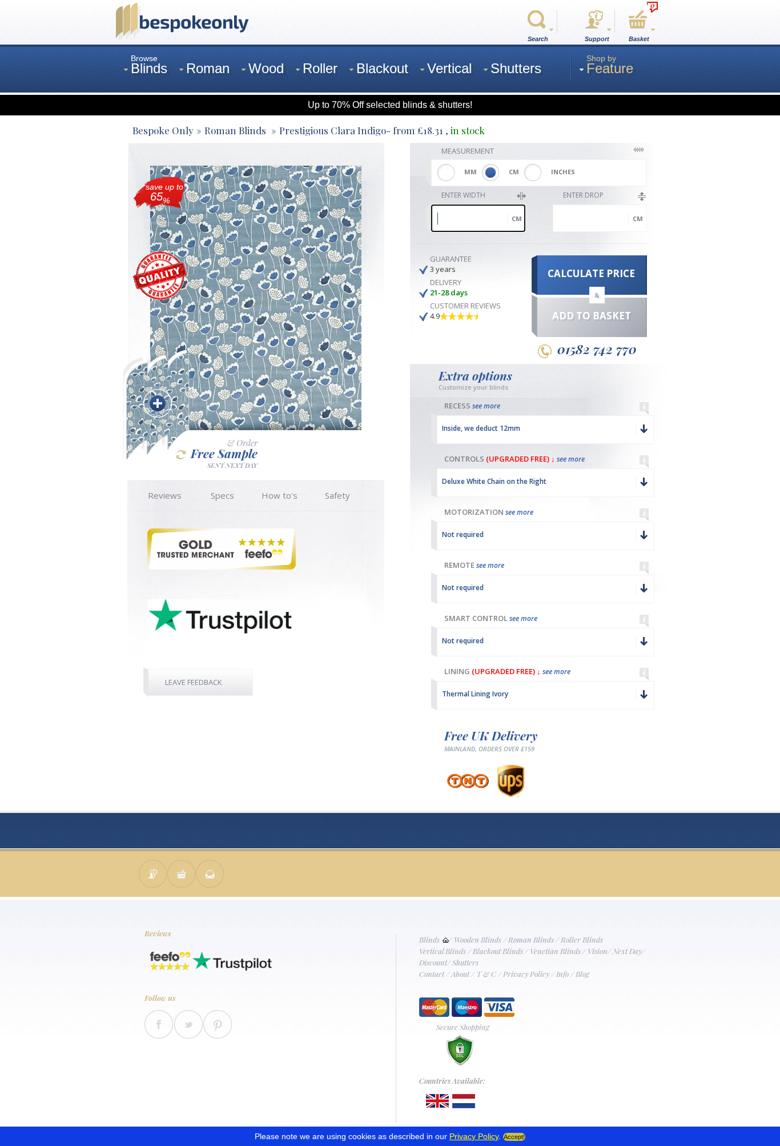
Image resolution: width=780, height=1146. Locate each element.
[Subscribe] (210, 875)
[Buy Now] (181, 875)
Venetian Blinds (555, 951)
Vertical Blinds (442, 951)
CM (514, 171)
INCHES (563, 171)
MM (470, 171)
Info (562, 974)
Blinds (429, 939)
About (460, 974)
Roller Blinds (582, 939)
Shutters (465, 962)
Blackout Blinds (498, 951)
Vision (598, 951)
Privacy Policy (526, 974)
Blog (582, 974)
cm (517, 218)
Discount (433, 962)
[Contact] (153, 875)
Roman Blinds (531, 939)
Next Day (627, 951)
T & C (486, 974)
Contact (431, 974)
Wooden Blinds (477, 939)
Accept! (514, 1136)
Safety (337, 495)
